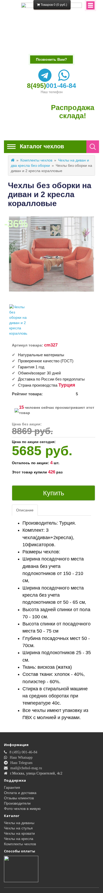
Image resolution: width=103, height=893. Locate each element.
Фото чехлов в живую (22, 808)
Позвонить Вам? (51, 59)
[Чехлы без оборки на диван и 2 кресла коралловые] (18, 320)
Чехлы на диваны (19, 823)
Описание (25, 510)
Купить (53, 493)
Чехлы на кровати (19, 833)
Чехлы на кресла (18, 839)
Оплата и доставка (20, 793)
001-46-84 (51, 85)
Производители (17, 803)
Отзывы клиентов (19, 798)
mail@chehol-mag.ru (26, 768)
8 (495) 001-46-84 (23, 752)
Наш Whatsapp (21, 757)
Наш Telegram (21, 762)
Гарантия (12, 787)
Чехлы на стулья (18, 828)
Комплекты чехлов (36, 160)
